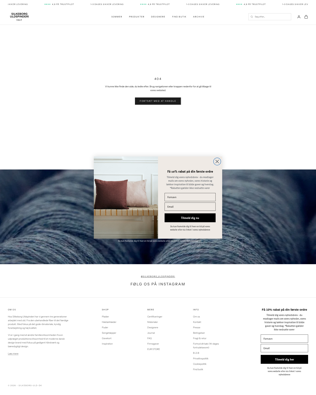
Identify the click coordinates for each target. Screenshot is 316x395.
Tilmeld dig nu (190, 218)
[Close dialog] (217, 161)
